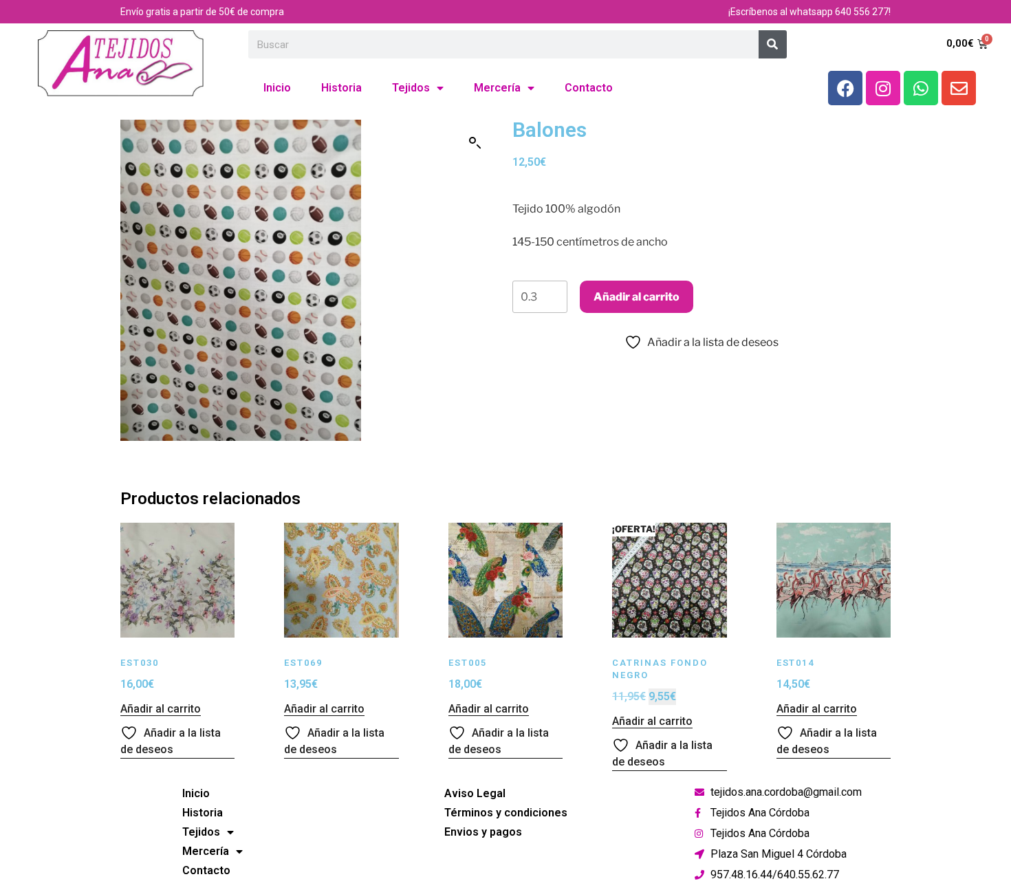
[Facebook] (845, 88)
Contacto (589, 87)
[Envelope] (959, 88)
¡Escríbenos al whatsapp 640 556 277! (809, 11)
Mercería (497, 87)
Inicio (277, 87)
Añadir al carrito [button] (160, 708)
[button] (475, 143)
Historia (341, 87)
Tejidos (411, 87)
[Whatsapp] (921, 88)
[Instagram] (883, 88)
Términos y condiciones (505, 812)
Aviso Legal (475, 793)
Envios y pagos (483, 831)
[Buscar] (773, 44)
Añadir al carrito (637, 296)
